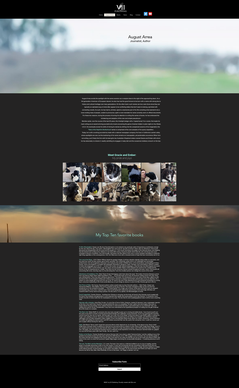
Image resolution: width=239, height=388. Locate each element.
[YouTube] (150, 14)
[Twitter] (146, 14)
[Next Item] (173, 182)
